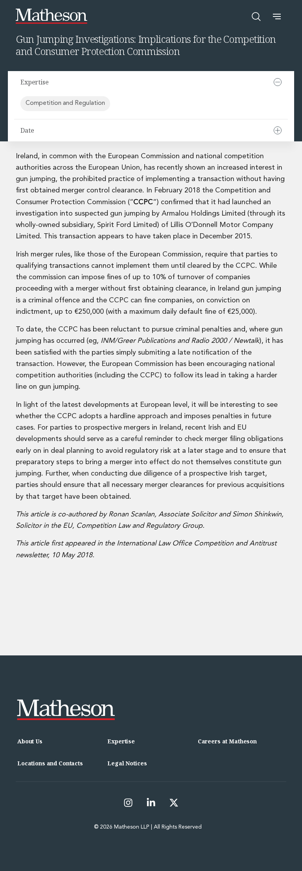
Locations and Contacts (50, 763)
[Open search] (256, 16)
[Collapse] (278, 82)
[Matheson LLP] (51, 16)
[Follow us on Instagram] (128, 802)
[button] (276, 16)
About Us (29, 741)
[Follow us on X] (173, 802)
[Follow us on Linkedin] (151, 802)
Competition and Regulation (65, 103)
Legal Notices (127, 763)
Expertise (121, 741)
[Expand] (278, 130)
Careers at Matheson (227, 741)
